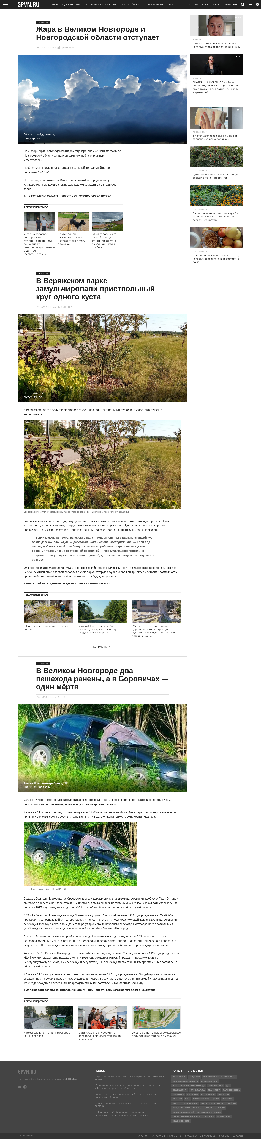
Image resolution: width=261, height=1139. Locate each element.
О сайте (142, 1136)
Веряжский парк (37, 583)
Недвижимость (181, 1121)
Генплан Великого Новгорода (219, 1077)
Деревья (55, 583)
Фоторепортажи (207, 4)
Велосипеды (208, 1094)
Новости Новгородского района (218, 1103)
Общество (69, 583)
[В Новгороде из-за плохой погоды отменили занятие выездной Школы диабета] (107, 229)
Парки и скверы (87, 583)
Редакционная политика (200, 1136)
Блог (172, 4)
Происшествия (145, 990)
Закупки (209, 1116)
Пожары (177, 1099)
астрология (223, 1116)
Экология (105, 583)
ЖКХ (187, 1099)
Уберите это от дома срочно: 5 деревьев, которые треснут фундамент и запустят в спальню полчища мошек (153, 631)
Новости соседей (103, 4)
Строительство (201, 1099)
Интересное (179, 1077)
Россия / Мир (130, 4)
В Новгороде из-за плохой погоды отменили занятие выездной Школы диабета (104, 240)
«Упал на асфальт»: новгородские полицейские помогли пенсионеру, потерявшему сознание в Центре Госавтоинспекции (39, 243)
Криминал (178, 1094)
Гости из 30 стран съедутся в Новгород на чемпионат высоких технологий (99, 1036)
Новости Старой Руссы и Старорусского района (199, 1108)
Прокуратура (198, 1090)
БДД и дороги (180, 1090)
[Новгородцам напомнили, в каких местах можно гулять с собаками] (73, 229)
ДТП (28, 990)
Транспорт (214, 1090)
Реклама (224, 1136)
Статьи (185, 4)
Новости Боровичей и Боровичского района (62, 990)
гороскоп (223, 1094)
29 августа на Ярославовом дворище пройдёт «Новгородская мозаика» (156, 1034)
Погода (106, 195)
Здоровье (192, 1094)
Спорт (216, 1099)
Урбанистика (215, 1085)
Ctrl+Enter (70, 1078)
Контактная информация (166, 1136)
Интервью (231, 4)
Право (176, 1103)
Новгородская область (68, 4)
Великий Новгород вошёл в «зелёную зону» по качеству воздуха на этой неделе (97, 629)
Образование (190, 1103)
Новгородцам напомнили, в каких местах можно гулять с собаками (71, 238)
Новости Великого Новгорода (80, 195)
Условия (238, 1136)
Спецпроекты (154, 4)
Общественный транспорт (187, 1116)
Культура (227, 1099)
